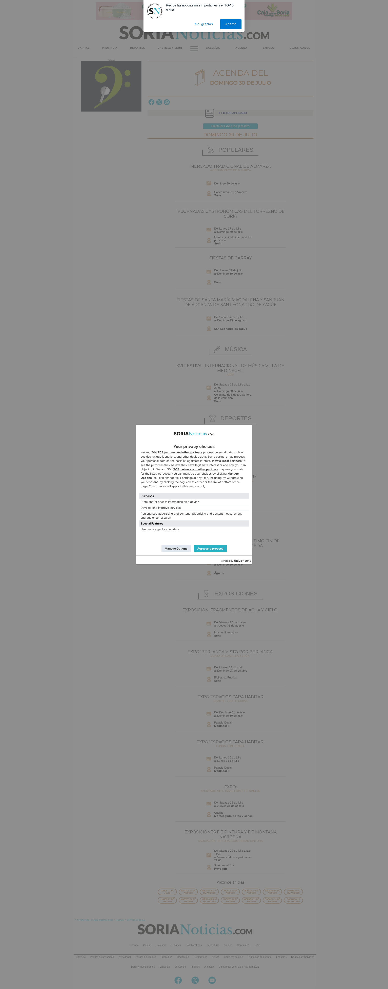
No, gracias (204, 24)
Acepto (230, 24)
